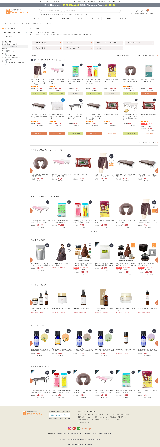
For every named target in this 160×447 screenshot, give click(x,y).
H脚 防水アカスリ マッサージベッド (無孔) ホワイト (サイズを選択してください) (130, 117)
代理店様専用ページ (84, 419)
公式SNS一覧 (86, 429)
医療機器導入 (102, 1)
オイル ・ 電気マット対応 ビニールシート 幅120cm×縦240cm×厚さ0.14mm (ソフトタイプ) (93, 117)
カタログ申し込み (97, 419)
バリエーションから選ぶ (39, 93)
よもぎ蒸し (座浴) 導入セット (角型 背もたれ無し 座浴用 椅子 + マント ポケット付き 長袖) (83, 265)
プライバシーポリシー (93, 439)
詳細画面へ (75, 93)
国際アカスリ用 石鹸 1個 (111, 114)
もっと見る (93, 231)
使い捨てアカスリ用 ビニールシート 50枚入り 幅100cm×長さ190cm (57, 116)
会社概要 (62, 439)
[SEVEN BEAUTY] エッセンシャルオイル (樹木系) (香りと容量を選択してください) (83, 350)
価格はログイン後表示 (58, 267)
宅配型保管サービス (114, 1)
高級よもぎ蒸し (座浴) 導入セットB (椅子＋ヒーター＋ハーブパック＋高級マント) (126, 265)
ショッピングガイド (102, 414)
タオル (64, 14)
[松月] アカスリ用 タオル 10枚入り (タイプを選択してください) (75, 81)
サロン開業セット (55, 14)
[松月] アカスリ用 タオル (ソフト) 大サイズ (111, 80)
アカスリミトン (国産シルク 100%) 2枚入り (148, 80)
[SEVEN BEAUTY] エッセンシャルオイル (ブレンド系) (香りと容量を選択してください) (62, 350)
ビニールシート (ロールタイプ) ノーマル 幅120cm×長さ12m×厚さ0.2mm (75, 116)
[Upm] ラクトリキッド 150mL (81, 308)
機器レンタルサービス (101, 417)
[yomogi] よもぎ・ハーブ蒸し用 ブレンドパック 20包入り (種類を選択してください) (40, 265)
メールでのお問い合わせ (60, 415)
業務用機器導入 (92, 1)
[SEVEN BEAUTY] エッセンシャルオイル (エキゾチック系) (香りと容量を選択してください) (147, 350)
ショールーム (71, 1)
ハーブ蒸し (46, 34)
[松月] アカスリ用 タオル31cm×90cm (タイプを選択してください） (94, 81)
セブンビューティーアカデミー (119, 414)
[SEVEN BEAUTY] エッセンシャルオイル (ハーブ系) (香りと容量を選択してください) (104, 350)
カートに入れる (149, 93)
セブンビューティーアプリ (112, 419)
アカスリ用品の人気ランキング (147, 55)
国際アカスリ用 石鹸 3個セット (148, 115)
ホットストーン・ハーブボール (60, 34)
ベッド (77, 14)
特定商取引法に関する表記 (76, 439)
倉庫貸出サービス (83, 422)
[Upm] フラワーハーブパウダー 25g (61, 308)
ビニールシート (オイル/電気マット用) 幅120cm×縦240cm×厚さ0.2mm (39, 116)
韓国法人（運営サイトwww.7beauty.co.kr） (70, 433)
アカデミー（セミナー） (46, 1)
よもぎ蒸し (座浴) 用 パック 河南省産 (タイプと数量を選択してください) (104, 265)
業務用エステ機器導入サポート (119, 417)
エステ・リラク (34, 32)
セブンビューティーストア (86, 414)
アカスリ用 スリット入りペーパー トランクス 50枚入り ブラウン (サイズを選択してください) (39, 82)
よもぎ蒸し (70, 14)
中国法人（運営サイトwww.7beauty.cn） (99, 433)
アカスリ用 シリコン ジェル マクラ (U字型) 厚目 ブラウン (130, 81)
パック (82, 14)
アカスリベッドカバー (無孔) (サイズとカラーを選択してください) (57, 81)
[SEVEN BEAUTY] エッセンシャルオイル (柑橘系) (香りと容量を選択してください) (40, 350)
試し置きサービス (60, 1)
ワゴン (88, 14)
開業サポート (81, 1)
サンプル (90, 417)
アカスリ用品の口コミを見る (126, 55)
